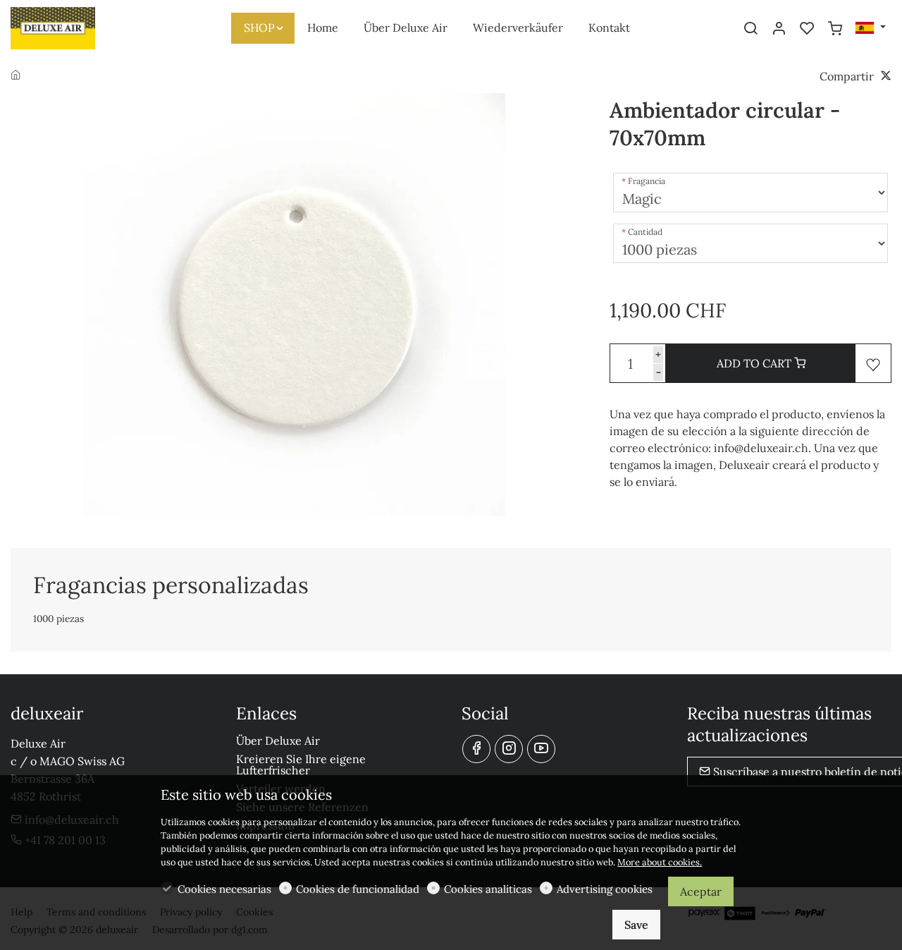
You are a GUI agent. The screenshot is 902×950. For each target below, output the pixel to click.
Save (636, 925)
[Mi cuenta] (779, 29)
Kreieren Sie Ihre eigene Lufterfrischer (301, 764)
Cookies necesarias (224, 889)
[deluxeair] (70, 27)
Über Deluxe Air (278, 740)
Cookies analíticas (488, 889)
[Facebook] (476, 749)
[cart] (835, 29)
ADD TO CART (755, 363)
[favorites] (807, 29)
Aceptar (701, 891)
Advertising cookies (605, 889)
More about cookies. (659, 862)
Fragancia (646, 181)
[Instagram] (509, 749)
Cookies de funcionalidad (357, 889)
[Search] (750, 29)
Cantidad (645, 231)
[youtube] (541, 749)
